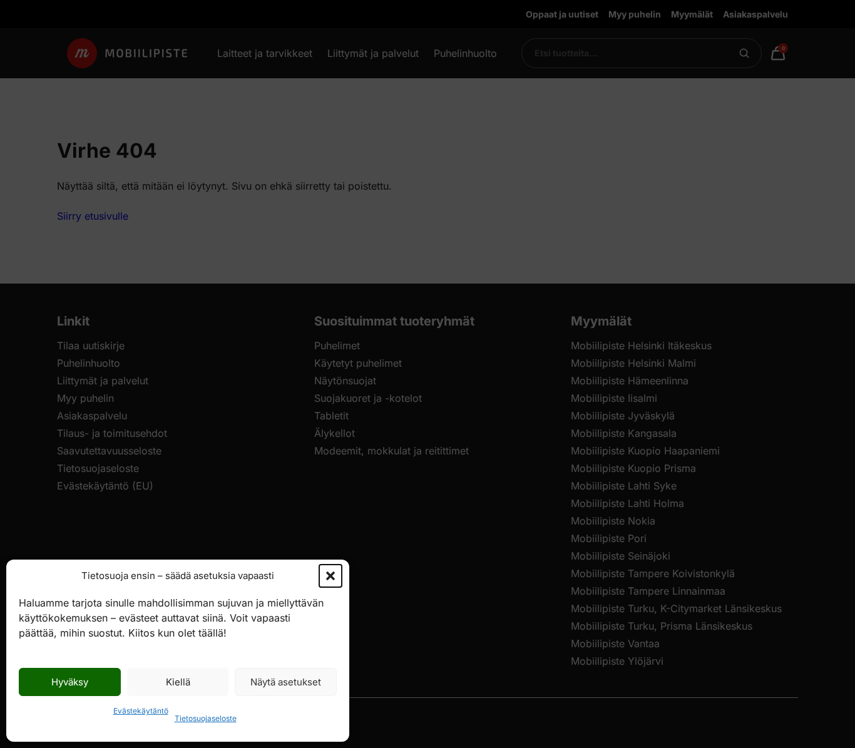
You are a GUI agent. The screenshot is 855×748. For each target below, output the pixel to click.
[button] (330, 576)
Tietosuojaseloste (206, 718)
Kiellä (178, 682)
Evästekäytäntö (140, 710)
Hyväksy (69, 682)
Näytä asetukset (285, 682)
